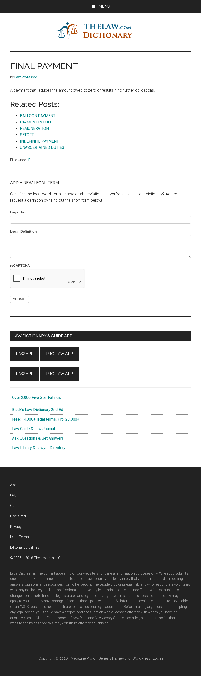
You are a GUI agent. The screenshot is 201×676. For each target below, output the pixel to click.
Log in (158, 658)
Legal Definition (23, 231)
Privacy (16, 527)
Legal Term (19, 212)
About (14, 485)
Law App (24, 353)
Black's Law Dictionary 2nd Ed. (37, 409)
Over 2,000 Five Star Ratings (35, 397)
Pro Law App (59, 353)
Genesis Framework (114, 658)
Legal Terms (19, 537)
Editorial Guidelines (24, 547)
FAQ (13, 495)
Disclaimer (18, 516)
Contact (16, 506)
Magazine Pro (81, 658)
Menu (104, 6)
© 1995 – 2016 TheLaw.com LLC (35, 558)
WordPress (141, 658)
